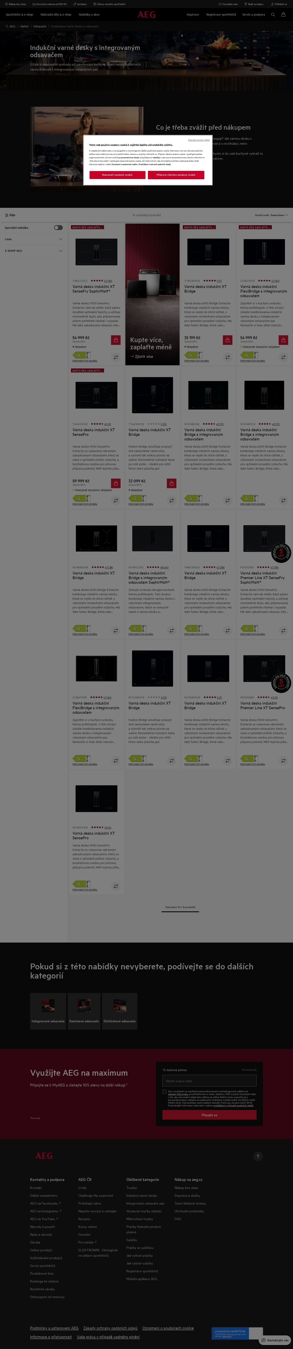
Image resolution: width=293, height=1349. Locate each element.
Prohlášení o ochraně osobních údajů (155, 164)
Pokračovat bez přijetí (199, 140)
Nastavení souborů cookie (117, 175)
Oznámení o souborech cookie (124, 164)
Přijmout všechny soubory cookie (176, 175)
